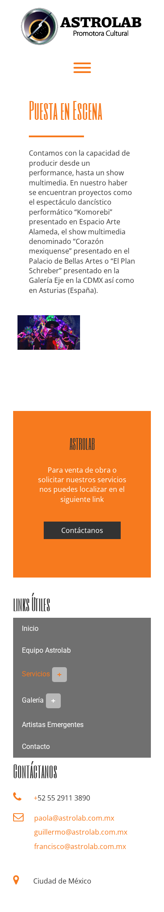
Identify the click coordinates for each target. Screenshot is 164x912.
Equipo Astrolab (46, 650)
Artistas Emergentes (53, 725)
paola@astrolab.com (68, 818)
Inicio (30, 628)
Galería (33, 700)
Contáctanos (82, 530)
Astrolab (82, 444)
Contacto (36, 746)
